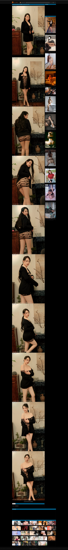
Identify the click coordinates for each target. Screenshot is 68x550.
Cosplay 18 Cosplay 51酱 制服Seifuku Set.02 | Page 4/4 (50, 131)
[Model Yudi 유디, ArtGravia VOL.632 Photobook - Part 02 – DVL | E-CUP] (25, 523)
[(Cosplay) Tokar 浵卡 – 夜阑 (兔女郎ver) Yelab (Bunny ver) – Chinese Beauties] (16, 543)
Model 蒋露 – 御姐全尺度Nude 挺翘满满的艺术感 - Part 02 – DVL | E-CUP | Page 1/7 (50, 113)
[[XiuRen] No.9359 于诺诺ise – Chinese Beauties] (51, 533)
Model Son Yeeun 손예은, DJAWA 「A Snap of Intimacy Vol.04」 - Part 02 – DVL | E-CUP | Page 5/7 (50, 219)
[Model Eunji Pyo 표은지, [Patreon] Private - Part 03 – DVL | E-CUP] (34, 523)
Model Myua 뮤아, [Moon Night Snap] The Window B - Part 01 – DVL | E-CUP (34, 540)
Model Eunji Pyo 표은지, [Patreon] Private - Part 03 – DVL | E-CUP (34, 525)
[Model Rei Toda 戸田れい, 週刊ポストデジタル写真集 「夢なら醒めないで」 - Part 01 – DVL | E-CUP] (16, 538)
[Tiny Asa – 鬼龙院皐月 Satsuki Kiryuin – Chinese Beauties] (16, 533)
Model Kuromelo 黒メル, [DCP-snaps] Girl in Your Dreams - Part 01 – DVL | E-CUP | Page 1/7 (50, 149)
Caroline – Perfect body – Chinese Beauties (25, 540)
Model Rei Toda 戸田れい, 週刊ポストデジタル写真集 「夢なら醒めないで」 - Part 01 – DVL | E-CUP (16, 540)
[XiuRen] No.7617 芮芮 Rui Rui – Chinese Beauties (51, 540)
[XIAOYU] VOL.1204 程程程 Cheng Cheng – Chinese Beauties (34, 535)
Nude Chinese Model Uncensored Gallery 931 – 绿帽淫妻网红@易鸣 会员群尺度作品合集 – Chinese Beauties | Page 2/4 (50, 168)
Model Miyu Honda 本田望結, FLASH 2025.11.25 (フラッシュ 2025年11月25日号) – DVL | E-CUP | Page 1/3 (50, 183)
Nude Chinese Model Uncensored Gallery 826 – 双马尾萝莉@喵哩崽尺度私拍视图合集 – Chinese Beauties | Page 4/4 (50, 52)
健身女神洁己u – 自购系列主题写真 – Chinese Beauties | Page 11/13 (50, 86)
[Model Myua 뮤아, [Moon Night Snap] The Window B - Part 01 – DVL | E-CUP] (34, 538)
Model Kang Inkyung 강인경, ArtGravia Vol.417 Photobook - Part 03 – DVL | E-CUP (51, 530)
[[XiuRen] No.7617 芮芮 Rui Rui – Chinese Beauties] (51, 538)
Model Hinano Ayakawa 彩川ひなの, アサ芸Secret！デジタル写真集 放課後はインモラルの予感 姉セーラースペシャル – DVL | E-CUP (16, 525)
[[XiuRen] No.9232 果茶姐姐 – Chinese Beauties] (25, 528)
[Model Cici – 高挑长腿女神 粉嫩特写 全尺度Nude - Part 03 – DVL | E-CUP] (34, 543)
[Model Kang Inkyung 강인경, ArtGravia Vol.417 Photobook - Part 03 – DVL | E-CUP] (51, 528)
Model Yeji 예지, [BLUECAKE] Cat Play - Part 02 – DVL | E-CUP (43, 535)
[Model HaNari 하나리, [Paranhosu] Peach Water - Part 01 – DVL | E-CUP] (42, 543)
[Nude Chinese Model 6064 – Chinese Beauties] (51, 523)
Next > (32, 501)
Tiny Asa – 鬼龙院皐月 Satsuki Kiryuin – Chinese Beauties (16, 535)
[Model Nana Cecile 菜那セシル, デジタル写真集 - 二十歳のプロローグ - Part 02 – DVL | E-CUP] (42, 528)
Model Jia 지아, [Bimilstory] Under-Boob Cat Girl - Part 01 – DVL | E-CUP (43, 540)
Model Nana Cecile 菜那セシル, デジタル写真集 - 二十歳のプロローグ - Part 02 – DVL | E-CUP (43, 530)
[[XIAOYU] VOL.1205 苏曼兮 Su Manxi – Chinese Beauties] (42, 523)
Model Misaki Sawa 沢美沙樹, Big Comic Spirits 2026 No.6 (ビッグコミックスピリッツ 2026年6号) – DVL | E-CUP (34, 530)
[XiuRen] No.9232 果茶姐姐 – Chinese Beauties (25, 530)
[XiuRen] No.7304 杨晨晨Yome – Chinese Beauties (16, 530)
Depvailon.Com (15, 2)
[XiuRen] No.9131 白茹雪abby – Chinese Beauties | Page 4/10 (50, 34)
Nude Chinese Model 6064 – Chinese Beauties (51, 525)
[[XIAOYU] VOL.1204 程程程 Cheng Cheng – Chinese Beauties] (34, 533)
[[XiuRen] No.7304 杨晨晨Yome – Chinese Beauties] (16, 528)
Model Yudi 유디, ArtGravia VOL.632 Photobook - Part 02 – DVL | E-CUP (25, 525)
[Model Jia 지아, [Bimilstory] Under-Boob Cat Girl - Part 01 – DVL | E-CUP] (42, 538)
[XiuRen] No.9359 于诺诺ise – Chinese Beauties (51, 535)
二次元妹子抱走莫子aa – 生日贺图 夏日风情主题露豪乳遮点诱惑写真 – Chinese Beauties (25, 535)
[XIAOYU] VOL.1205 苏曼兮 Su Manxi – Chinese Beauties (43, 525)
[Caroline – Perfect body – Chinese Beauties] (25, 538)
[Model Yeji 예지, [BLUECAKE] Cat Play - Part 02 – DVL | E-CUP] (42, 533)
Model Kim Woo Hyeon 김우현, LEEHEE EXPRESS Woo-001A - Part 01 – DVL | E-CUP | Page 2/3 (50, 70)
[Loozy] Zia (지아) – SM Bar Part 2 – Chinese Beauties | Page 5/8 (50, 95)
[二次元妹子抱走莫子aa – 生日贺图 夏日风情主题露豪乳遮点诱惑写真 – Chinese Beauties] (25, 533)
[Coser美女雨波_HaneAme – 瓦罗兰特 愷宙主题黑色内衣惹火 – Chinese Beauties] (25, 543)
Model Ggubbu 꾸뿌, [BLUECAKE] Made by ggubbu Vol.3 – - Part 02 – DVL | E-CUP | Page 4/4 (50, 201)
